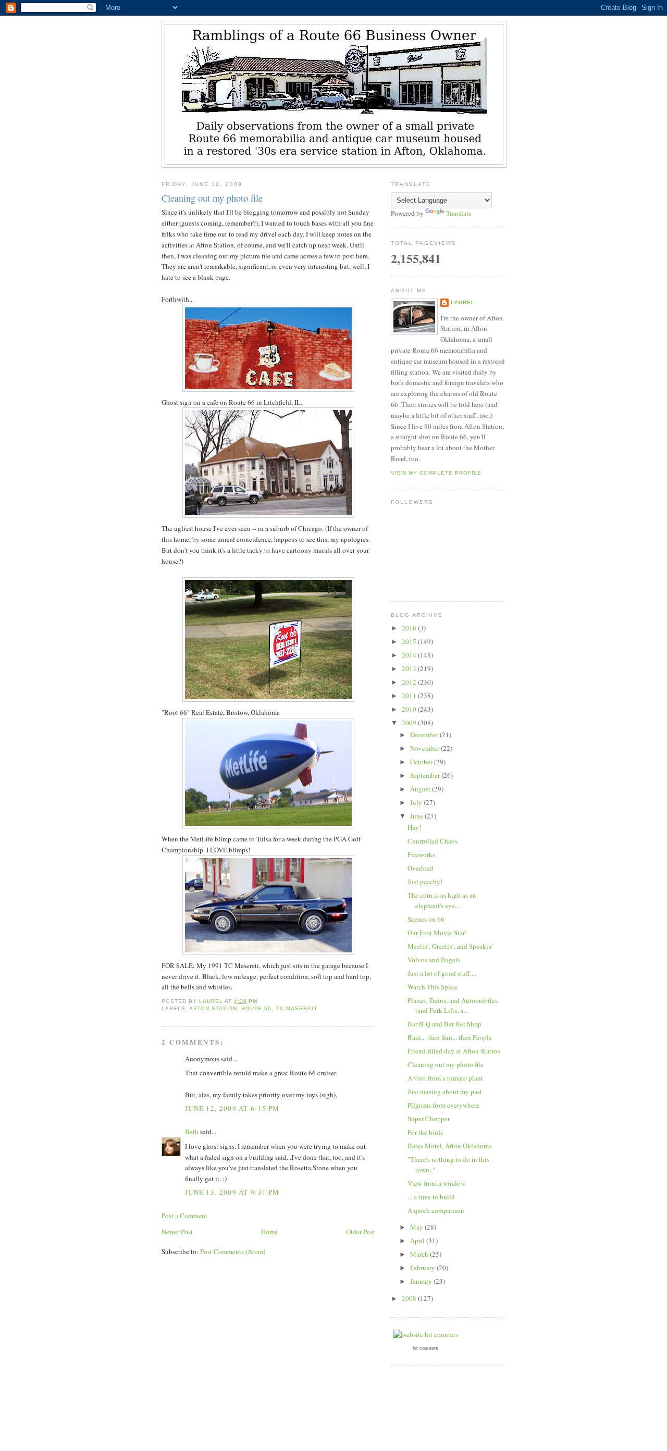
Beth (192, 1131)
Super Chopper (428, 1118)
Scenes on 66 (425, 919)
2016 (410, 628)
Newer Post (177, 1231)
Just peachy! (424, 881)
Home (269, 1231)
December (425, 734)
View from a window (436, 1183)
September (425, 775)
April (418, 1240)
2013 (410, 668)
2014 (410, 655)
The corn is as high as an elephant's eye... (441, 900)
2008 (410, 1298)
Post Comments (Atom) (232, 1251)
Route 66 (256, 1008)
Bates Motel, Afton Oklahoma (449, 1145)
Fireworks (421, 854)
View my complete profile (436, 473)
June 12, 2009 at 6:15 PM (232, 1108)
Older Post (360, 1231)
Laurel (463, 302)
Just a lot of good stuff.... (441, 973)
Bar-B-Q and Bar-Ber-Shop (444, 1023)
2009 (410, 722)
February (423, 1267)
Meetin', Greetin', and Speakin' (450, 946)
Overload (420, 868)
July (417, 802)
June (417, 816)
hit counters (425, 1348)
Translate (459, 213)
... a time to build (431, 1196)
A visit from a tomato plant (445, 1078)
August (421, 788)
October (422, 761)
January (422, 1281)
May (417, 1227)
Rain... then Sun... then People (449, 1037)
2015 (410, 641)
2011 (410, 695)
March (420, 1254)
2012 (410, 682)
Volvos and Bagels (433, 959)
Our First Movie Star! (437, 932)
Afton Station (213, 1008)
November (425, 748)
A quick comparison (435, 1210)
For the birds (425, 1132)
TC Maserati (296, 1008)
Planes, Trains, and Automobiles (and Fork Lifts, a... (452, 1005)
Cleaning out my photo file (445, 1064)
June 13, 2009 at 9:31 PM (232, 1192)
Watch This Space (432, 986)
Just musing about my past (444, 1091)
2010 (410, 709)
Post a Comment (184, 1215)
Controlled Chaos (432, 841)
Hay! (414, 827)
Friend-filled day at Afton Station (454, 1051)
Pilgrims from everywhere (443, 1105)
